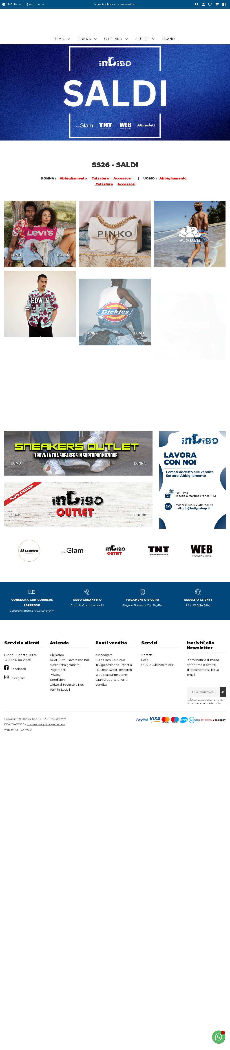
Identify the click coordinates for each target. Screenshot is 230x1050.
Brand (168, 39)
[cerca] (195, 4)
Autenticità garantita (65, 665)
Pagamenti (58, 669)
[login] (202, 4)
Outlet (142, 39)
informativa (214, 703)
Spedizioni (57, 679)
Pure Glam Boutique (110, 660)
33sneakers (103, 655)
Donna (84, 39)
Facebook (18, 669)
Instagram (18, 678)
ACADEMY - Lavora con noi (69, 660)
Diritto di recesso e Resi (67, 684)
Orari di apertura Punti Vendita (111, 682)
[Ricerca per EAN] (222, 4)
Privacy (55, 674)
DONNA (63, 255)
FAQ (144, 660)
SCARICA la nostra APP (157, 665)
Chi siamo (57, 655)
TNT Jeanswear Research (113, 669)
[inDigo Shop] (115, 31)
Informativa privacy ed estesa (46, 724)
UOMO (16, 255)
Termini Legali (60, 689)
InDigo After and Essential (114, 665)
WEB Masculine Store (111, 674)
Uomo (58, 39)
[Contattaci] (208, 4)
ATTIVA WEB (23, 729)
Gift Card (113, 39)
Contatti (147, 655)
